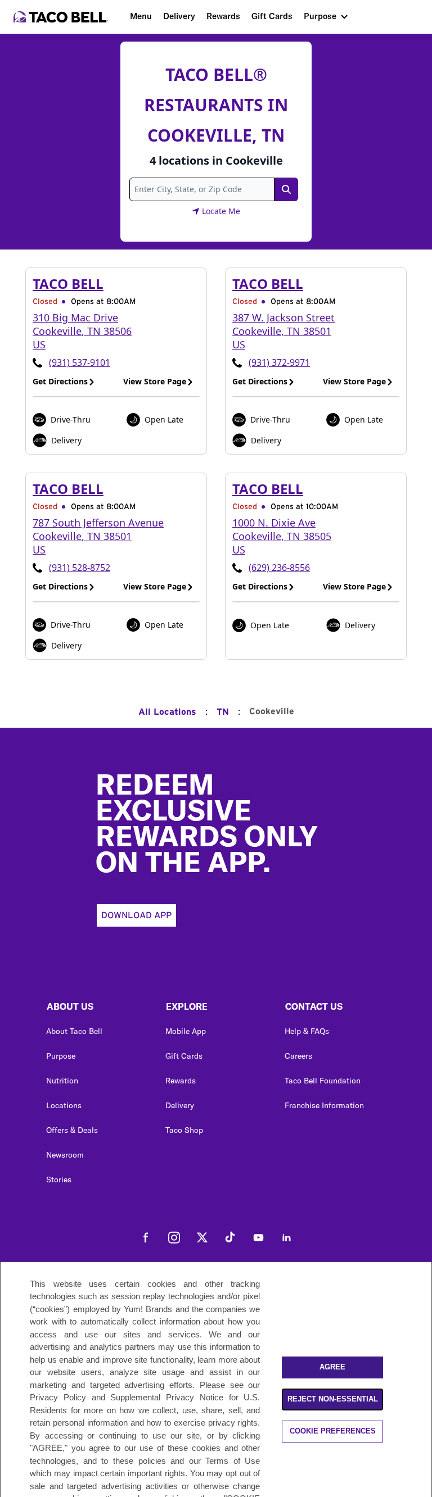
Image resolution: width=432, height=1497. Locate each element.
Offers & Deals (72, 1130)
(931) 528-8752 (79, 567)
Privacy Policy (58, 1397)
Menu (141, 16)
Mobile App (185, 1031)
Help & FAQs (307, 1031)
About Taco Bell (74, 1031)
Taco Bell (68, 283)
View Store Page (154, 381)
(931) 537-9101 (79, 362)
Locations (64, 1105)
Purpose (320, 16)
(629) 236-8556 (279, 567)
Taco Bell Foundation (323, 1081)
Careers (298, 1056)
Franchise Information (324, 1105)
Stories (58, 1179)
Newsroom (65, 1155)
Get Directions (60, 381)
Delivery (179, 16)
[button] (96, 1009)
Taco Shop (184, 1130)
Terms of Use (232, 1461)
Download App (136, 915)
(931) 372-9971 (279, 362)
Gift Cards (271, 16)
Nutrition (62, 1081)
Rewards (223, 16)
